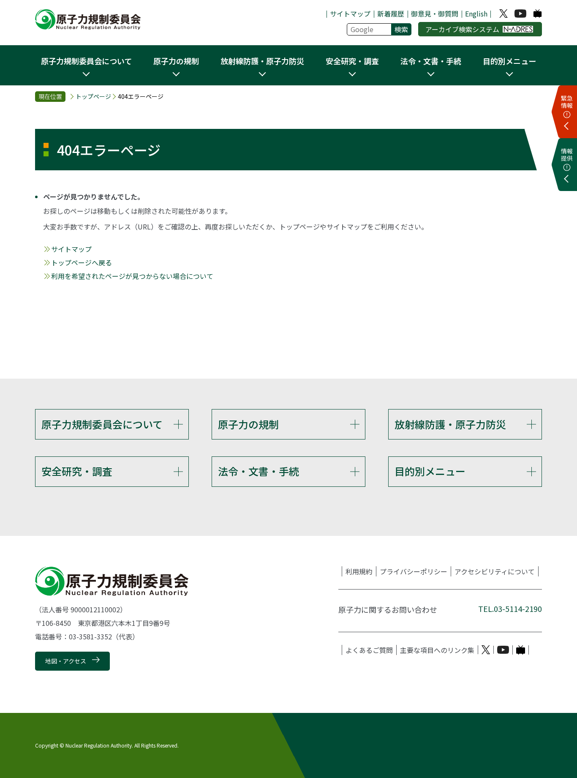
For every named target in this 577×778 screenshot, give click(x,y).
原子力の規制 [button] (176, 60)
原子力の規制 (248, 424)
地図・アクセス (65, 661)
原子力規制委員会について (102, 424)
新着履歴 (390, 13)
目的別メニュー (430, 471)
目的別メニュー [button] (509, 60)
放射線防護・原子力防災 (450, 424)
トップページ (93, 96)
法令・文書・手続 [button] (430, 60)
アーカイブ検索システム (462, 29)
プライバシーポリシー (413, 571)
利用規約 (359, 571)
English (476, 13)
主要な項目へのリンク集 (437, 650)
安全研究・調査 (76, 471)
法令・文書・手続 (258, 471)
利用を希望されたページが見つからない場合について (132, 276)
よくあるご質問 (369, 650)
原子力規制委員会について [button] (86, 60)
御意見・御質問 (434, 13)
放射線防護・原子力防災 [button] (262, 60)
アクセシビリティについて (495, 571)
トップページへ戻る (81, 262)
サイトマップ (350, 13)
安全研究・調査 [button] (352, 60)
